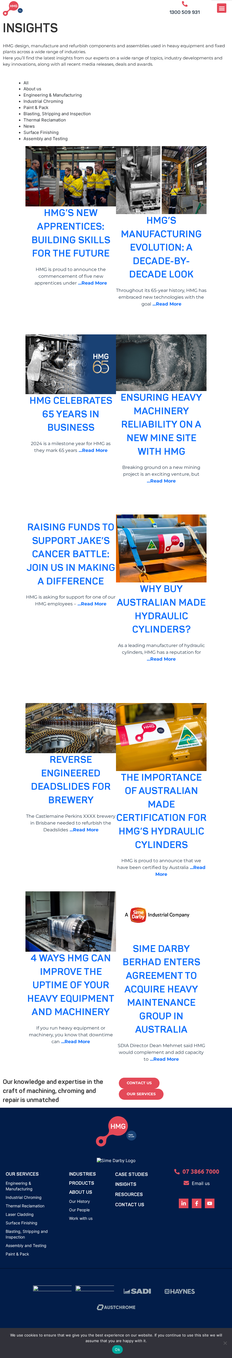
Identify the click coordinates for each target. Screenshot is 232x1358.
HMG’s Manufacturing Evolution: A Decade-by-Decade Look (161, 248)
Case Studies (131, 1174)
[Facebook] (196, 1203)
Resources (129, 1194)
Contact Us (129, 1205)
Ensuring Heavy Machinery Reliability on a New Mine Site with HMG (161, 425)
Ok (117, 1349)
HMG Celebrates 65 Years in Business (70, 414)
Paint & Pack (17, 1254)
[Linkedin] (183, 1203)
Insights (125, 1184)
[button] (221, 8)
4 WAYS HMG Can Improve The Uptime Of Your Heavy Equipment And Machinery (70, 985)
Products (81, 1183)
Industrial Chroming (24, 1197)
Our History (79, 1201)
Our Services (22, 1174)
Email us (201, 1183)
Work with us (81, 1218)
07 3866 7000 (200, 1171)
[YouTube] (209, 1203)
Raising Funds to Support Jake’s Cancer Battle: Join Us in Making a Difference (71, 554)
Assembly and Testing (26, 1245)
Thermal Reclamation (25, 1205)
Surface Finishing (21, 1222)
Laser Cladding (20, 1214)
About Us (80, 1192)
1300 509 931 (184, 12)
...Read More (92, 283)
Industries (82, 1174)
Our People (79, 1209)
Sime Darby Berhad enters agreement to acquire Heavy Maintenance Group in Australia (161, 989)
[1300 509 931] (185, 4)
